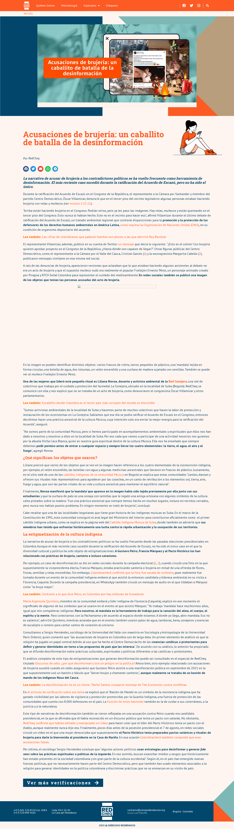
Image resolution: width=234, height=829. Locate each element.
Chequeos (112, 5)
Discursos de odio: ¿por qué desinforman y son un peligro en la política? (85, 663)
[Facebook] (184, 5)
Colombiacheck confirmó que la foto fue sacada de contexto (132, 573)
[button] (207, 5)
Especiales (90, 5)
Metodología (69, 5)
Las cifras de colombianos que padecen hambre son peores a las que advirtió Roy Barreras (104, 237)
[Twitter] (191, 5)
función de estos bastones (125, 702)
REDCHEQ (28, 13)
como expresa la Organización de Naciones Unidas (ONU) (159, 225)
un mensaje (126, 244)
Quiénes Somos (45, 5)
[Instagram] (199, 5)
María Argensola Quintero (41, 601)
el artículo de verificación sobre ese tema (55, 692)
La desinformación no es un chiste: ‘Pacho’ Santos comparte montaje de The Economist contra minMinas (114, 685)
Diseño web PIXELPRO (137, 813)
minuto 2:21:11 (80, 203)
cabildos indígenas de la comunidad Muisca (94, 475)
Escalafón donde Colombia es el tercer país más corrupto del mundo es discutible (98, 403)
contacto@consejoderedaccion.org (146, 810)
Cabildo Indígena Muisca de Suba (133, 522)
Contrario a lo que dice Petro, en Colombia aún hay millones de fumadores (93, 594)
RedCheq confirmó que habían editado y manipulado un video (65, 723)
